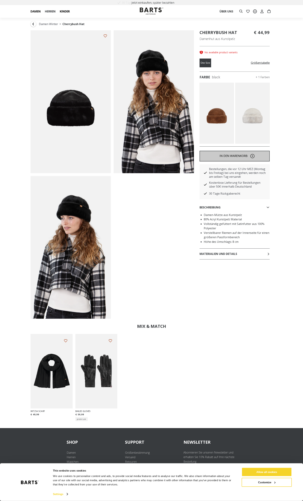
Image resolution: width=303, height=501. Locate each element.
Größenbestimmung (137, 453)
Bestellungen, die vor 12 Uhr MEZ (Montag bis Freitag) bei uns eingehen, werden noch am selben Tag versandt (237, 173)
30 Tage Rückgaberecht (224, 193)
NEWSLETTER (197, 442)
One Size (205, 63)
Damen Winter (48, 24)
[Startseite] (151, 11)
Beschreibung (210, 207)
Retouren (131, 462)
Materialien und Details (218, 254)
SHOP (72, 442)
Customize (264, 482)
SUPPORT (134, 442)
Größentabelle (260, 63)
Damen (71, 453)
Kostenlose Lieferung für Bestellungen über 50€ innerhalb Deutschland (234, 184)
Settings (58, 494)
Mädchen (73, 462)
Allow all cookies (266, 471)
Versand (130, 457)
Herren (71, 457)
